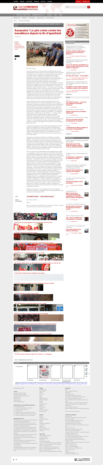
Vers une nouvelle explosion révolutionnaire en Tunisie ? (74, 120)
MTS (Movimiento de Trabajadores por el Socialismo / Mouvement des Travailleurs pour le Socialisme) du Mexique (25, 432)
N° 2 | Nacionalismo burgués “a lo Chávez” (23, 408)
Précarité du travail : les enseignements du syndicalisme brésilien (29, 252)
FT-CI (51, 8)
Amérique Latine (43, 389)
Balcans (41, 401)
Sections (31, 17)
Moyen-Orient (42, 391)
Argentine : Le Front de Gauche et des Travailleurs (50, 444)
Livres (55, 15)
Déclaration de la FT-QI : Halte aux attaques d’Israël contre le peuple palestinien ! (75, 145)
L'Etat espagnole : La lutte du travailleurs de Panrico (76, 402)
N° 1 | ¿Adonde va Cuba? (19, 406)
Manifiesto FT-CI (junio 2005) (20, 394)
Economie (41, 417)
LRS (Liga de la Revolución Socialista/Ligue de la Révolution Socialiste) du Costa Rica (24, 441)
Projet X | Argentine (69, 394)
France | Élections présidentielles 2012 (73, 437)
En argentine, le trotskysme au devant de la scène (74, 157)
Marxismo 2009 (17, 398)
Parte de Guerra (17, 400)
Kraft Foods (67, 392)
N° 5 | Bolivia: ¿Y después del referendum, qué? (24, 412)
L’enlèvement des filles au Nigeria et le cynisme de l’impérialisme (77, 128)
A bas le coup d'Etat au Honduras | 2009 (74, 420)
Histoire (41, 422)
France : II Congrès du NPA (71, 445)
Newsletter (86, 1)
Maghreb (41, 405)
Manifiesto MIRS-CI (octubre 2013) (21, 396)
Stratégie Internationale (23, 15)
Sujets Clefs (40, 17)
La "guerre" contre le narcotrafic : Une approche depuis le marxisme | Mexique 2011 (77, 433)
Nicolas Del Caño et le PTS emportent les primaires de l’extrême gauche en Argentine (34, 242)
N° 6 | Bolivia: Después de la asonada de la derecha (25, 413)
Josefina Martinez (75, 131)
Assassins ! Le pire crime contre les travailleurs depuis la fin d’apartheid (77, 87)
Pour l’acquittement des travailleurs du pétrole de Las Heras (76, 400)
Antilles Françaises (43, 399)
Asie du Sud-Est (42, 411)
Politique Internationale (44, 429)
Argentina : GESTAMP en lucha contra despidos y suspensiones (76, 405)
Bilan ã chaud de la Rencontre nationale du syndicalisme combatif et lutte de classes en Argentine (75, 195)
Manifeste (16, 17)
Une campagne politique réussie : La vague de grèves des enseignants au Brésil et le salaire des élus (37, 263)
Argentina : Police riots (70, 452)
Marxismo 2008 (17, 397)
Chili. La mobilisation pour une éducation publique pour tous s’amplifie (30, 303)
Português (29, 1)
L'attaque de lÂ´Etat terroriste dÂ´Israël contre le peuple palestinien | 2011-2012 (77, 443)
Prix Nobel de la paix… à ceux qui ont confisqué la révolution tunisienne (76, 103)
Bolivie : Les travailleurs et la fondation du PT (49, 447)
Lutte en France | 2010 (70, 427)
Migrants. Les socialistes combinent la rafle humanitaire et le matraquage (31, 313)
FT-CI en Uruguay (17, 446)
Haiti (66, 389)
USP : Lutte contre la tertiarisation (72, 430)
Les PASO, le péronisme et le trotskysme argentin (25, 232)
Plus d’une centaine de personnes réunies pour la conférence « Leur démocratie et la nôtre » (35, 323)
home (14, 15)
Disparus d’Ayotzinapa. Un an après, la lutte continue (26, 293)
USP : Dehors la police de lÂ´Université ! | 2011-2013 (76, 436)
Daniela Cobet (74, 115)
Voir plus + (69, 94)
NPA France (42, 439)
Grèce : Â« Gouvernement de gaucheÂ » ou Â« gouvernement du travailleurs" (49, 449)
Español (16, 1)
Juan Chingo (74, 107)
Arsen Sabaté (74, 233)
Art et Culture (42, 424)
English (22, 1)
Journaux (49, 15)
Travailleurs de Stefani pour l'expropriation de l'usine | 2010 (77, 425)
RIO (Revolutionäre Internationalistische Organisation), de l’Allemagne (26, 444)
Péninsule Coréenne (44, 410)
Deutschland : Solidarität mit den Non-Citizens (75, 396)
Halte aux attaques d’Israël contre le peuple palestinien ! (77, 409)
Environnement (42, 427)
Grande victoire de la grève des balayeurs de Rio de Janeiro (74, 207)
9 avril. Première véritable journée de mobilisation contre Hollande (29, 273)
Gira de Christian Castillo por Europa (73, 398)
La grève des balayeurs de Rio (72, 453)
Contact (78, 1)
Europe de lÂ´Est (43, 404)
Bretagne (67, 450)
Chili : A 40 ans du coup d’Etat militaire (73, 448)
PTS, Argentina (74, 199)
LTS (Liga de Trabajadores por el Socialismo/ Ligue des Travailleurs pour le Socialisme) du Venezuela (25, 428)
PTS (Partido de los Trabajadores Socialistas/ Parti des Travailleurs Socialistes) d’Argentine (26, 421)
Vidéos (60, 15)
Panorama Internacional (19, 401)
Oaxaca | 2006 (68, 416)
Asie (40, 395)
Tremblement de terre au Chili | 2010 (73, 423)
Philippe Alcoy (81, 79)
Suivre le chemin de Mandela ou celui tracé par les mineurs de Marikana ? (75, 52)
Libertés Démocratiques (47, 196)
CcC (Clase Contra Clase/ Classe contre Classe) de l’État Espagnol (25, 438)
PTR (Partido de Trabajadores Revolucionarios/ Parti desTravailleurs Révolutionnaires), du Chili (25, 435)
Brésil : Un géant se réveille (45, 445)
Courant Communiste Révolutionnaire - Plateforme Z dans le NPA (19, 46)
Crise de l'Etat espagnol (44, 441)
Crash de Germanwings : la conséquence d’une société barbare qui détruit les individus (34, 283)
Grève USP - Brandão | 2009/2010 (72, 422)
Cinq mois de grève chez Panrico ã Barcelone (73, 230)
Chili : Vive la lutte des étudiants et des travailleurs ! (50, 442)
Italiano (49, 1)
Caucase (41, 402)
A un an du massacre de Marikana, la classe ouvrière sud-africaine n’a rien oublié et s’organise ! (77, 66)
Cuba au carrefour (43, 437)
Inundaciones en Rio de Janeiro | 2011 (73, 429)
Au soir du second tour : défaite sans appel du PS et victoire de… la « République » (33, 354)
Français (36, 1)
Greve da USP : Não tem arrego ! (72, 411)
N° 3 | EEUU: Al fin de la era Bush (21, 409)
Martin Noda (74, 160)
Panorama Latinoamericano (20, 393)
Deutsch (43, 1)
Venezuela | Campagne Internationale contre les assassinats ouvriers (75, 418)
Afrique (41, 396)
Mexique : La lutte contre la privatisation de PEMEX (50, 451)
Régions (24, 17)
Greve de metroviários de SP (71, 407)
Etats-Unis (41, 394)
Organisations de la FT (38, 15)
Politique (41, 426)
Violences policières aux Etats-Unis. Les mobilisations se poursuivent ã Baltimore (33, 333)
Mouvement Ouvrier (32, 196)
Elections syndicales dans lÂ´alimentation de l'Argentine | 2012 (75, 440)
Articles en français (24, 20)
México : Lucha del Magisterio (71, 446)
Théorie (41, 416)
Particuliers (49, 17)
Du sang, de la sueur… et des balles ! (77, 75)
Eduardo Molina (74, 173)
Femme (41, 420)
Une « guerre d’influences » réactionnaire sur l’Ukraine (74, 218)
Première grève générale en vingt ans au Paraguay (74, 170)
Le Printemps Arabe (43, 438)
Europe (41, 392)
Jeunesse (41, 430)
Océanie (41, 408)
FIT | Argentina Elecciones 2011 (72, 435)
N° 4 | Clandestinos (18, 410)
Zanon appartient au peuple (71, 391)
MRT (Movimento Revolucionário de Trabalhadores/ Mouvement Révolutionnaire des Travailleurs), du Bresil (25, 449)
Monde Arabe (42, 407)
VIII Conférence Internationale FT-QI (73, 395)
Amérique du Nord (43, 398)
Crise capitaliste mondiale (45, 435)
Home (15, 20)
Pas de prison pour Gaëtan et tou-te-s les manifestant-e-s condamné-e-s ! (31, 344)
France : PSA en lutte (69, 449)
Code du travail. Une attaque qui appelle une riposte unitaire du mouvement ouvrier (33, 222)
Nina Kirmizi (74, 70)
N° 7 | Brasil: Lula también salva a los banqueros (24, 415)
